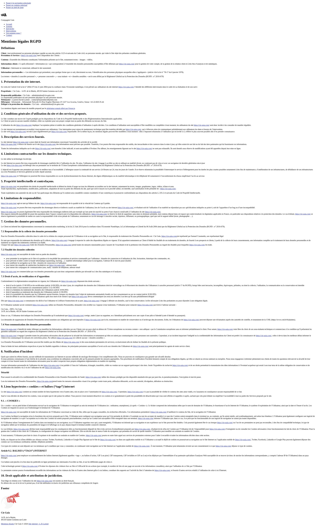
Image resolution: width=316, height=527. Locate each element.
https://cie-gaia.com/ (29, 55)
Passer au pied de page (15, 7)
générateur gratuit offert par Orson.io (61, 108)
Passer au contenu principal (16, 5)
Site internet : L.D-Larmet (38, 524)
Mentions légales (7, 524)
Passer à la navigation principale (18, 3)
